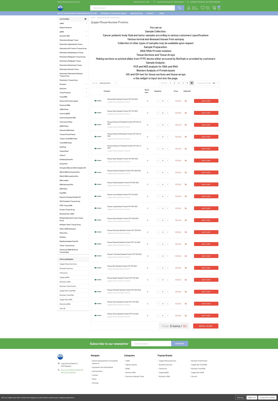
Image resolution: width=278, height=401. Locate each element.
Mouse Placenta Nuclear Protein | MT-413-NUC (123, 242)
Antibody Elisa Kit (66, 159)
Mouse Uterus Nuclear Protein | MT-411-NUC (123, 314)
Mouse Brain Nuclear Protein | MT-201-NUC (122, 99)
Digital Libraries (66, 27)
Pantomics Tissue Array (69, 80)
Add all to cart (206, 326)
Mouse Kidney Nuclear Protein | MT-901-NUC (123, 182)
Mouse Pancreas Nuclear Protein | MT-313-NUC (124, 230)
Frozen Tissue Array (67, 210)
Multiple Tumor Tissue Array (70, 225)
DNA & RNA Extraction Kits (70, 172)
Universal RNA (65, 105)
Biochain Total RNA (67, 295)
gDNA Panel (64, 126)
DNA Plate (63, 189)
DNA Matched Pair (66, 184)
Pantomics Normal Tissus (69, 69)
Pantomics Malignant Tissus (70, 61)
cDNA (62, 23)
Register (195, 9)
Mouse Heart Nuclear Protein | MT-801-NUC (122, 159)
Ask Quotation (136, 13)
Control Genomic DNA (68, 118)
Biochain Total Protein (68, 286)
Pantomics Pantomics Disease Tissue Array (71, 74)
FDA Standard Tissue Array (70, 201)
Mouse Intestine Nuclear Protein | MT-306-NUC (124, 171)
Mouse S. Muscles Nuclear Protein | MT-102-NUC (124, 254)
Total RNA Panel (66, 143)
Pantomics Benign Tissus (69, 40)
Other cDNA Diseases (68, 229)
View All (62, 308)
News (161, 13)
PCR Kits (63, 237)
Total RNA (63, 97)
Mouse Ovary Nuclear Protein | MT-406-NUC (123, 218)
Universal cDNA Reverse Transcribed (69, 251)
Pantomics (64, 273)
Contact (150, 13)
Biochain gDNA (65, 304)
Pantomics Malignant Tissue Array (72, 57)
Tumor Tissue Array (67, 245)
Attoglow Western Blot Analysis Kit (73, 168)
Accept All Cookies (267, 397)
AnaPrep (63, 147)
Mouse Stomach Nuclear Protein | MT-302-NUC (124, 290)
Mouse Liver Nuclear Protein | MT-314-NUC (122, 194)
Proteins (63, 84)
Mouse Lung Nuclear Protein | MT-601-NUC (122, 206)
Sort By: (95, 83)
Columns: (164, 83)
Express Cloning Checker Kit (70, 197)
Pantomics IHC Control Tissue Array (73, 48)
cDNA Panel (64, 109)
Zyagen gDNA (64, 277)
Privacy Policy (200, 393)
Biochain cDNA (65, 282)
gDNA (62, 32)
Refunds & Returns (159, 393)
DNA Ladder (64, 180)
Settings (240, 397)
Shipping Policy (118, 393)
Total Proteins (65, 93)
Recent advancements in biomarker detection (77, 13)
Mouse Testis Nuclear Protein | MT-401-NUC (123, 302)
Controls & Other (66, 122)
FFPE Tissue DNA (66, 205)
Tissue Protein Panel (67, 134)
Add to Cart (206, 101)
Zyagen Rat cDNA (66, 299)
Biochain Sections (66, 268)
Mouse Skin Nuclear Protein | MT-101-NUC (122, 266)
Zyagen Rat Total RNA (67, 291)
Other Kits (63, 233)
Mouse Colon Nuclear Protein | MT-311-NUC (122, 111)
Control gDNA (65, 113)
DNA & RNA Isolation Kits (69, 176)
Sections (63, 88)
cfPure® (63, 155)
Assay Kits (64, 164)
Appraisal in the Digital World (114, 13)
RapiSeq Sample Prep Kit (69, 241)
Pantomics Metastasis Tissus (71, 65)
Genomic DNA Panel (67, 130)
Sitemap (95, 383)
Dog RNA (63, 193)
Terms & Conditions (78, 393)
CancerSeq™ (64, 151)
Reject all (252, 397)
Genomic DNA (65, 36)
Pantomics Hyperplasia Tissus (71, 44)
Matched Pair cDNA (67, 214)
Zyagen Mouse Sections (68, 264)
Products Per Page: (204, 83)
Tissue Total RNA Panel (68, 139)
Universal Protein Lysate (69, 101)
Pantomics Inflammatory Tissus (71, 53)
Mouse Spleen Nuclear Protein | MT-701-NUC (123, 278)
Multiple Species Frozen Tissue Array (71, 219)
